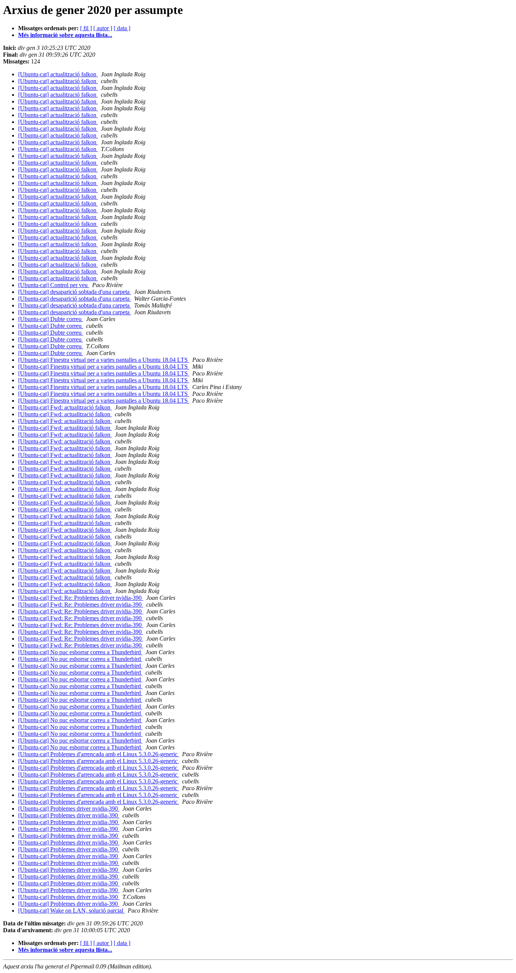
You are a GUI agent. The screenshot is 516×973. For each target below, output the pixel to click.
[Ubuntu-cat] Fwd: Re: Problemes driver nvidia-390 (80, 598)
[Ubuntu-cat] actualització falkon (58, 74)
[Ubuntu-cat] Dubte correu (50, 319)
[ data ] (122, 28)
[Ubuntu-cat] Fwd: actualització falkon (65, 407)
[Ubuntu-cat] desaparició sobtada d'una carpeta (74, 292)
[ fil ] (86, 28)
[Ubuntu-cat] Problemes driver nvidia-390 (68, 808)
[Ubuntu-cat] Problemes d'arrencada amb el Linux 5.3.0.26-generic (98, 754)
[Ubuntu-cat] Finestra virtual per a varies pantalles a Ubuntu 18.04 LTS (103, 360)
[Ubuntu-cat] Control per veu (53, 285)
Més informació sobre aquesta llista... (65, 35)
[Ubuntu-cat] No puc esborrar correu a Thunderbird (80, 652)
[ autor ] (102, 28)
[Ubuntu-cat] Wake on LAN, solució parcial (71, 910)
